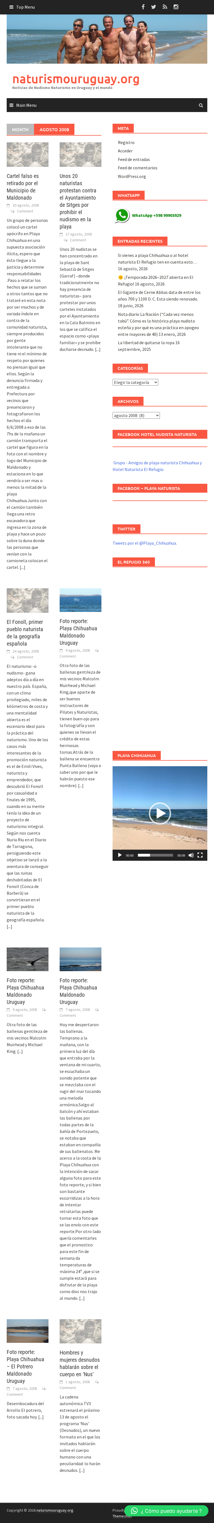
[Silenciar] (191, 855)
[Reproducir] (120, 855)
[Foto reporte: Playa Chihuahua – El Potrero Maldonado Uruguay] (27, 1330)
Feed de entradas (134, 159)
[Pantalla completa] (200, 855)
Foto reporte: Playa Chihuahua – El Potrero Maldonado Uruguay (25, 1366)
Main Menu (26, 105)
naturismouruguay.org (76, 78)
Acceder (125, 150)
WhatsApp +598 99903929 (156, 215)
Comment (25, 211)
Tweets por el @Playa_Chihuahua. (145, 543)
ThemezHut (122, 1516)
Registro (126, 142)
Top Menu (25, 7)
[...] (22, 567)
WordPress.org (132, 176)
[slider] (155, 855)
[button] (160, 813)
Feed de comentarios (137, 167)
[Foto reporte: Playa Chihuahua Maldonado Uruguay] (80, 599)
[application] (160, 813)
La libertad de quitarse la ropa (146, 342)
